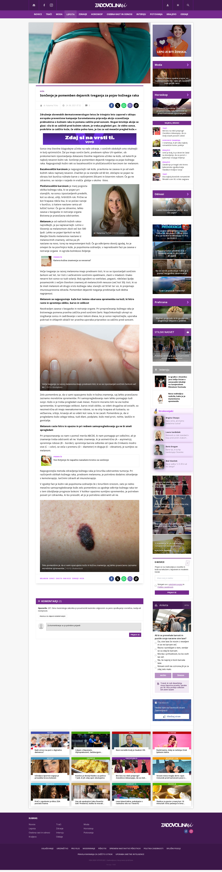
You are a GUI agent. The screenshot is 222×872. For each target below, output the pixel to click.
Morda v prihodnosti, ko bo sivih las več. (173, 655)
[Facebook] (44, 5)
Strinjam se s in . (171, 585)
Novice (38, 14)
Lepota (71, 14)
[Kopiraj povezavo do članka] (136, 105)
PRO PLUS (75, 848)
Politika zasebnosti (153, 848)
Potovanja (156, 14)
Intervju (141, 14)
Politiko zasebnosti (165, 587)
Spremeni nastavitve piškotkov (125, 848)
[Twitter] (117, 105)
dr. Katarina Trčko (51, 105)
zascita (59, 578)
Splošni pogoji (173, 848)
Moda (59, 14)
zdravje (75, 578)
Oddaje (184, 14)
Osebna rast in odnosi (119, 14)
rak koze (67, 578)
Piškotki (102, 848)
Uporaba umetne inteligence (130, 854)
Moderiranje (89, 848)
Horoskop (97, 14)
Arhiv (186, 605)
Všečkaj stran (174, 716)
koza (82, 578)
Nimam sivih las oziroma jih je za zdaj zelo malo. (173, 668)
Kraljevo (171, 14)
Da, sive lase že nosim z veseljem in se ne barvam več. (173, 643)
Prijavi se (135, 634)
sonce (52, 578)
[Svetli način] (178, 5)
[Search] (188, 5)
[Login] (168, 5)
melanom (44, 578)
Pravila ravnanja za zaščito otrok (95, 854)
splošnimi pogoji (175, 584)
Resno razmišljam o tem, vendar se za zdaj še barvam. (173, 649)
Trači (49, 14)
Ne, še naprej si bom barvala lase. (171, 661)
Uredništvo (62, 848)
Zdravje (83, 14)
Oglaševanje (47, 848)
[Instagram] (51, 5)
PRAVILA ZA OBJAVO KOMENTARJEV (52, 616)
